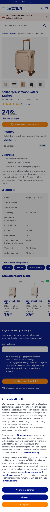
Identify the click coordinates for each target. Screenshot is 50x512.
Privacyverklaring (10, 481)
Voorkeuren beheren (25, 490)
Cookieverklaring (31, 452)
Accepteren (25, 504)
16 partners (22, 435)
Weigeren (25, 497)
